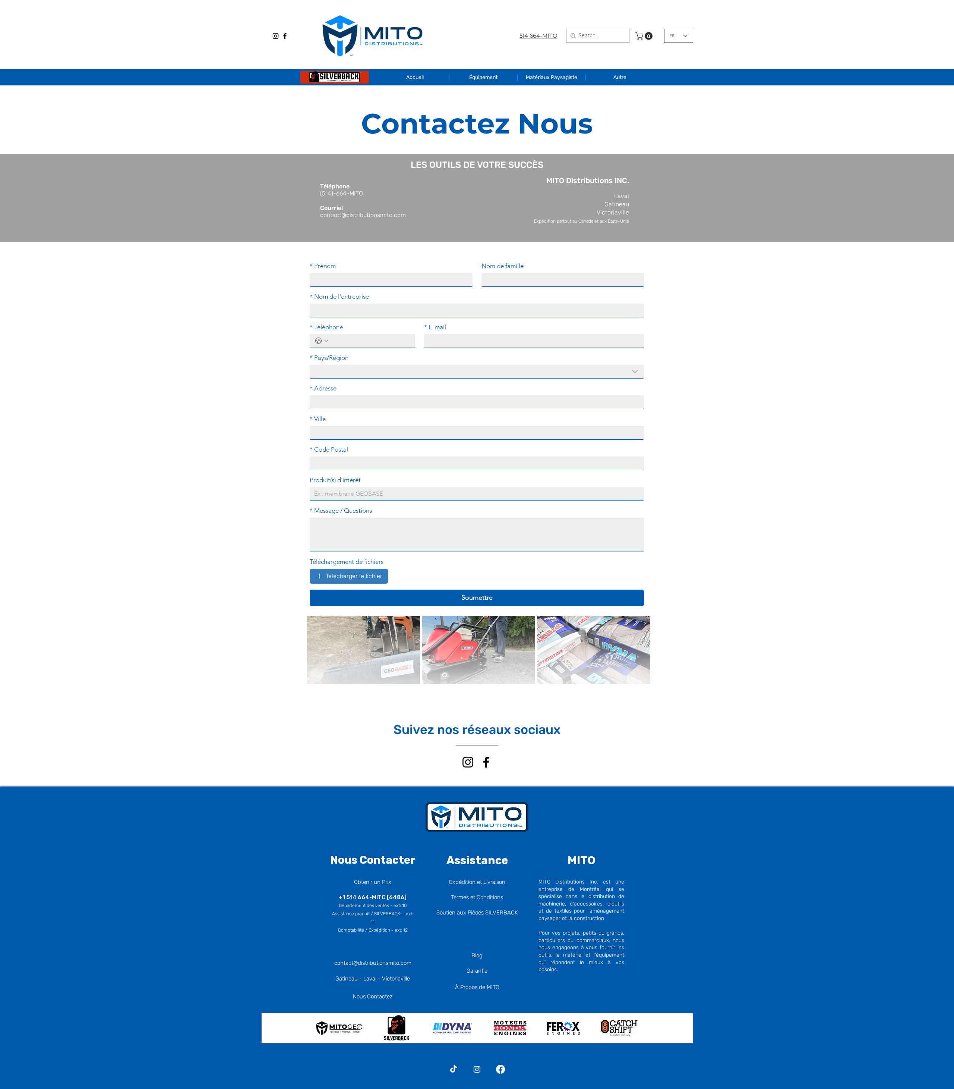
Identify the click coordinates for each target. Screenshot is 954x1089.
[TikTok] (453, 1069)
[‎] (334, 77)
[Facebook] (285, 36)
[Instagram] (275, 36)
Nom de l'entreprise (339, 296)
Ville (318, 419)
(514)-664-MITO (341, 193)
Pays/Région (329, 357)
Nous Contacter (373, 860)
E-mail (435, 327)
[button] (644, 36)
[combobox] (477, 371)
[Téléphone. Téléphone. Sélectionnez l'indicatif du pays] (321, 340)
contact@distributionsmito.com (363, 215)
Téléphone (326, 327)
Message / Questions (341, 510)
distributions (373, 963)
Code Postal (329, 449)
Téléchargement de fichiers (346, 561)
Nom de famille (502, 266)
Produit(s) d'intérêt (335, 480)
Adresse (323, 388)
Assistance (477, 860)
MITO (582, 860)
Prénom (323, 266)
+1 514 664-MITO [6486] (373, 897)
